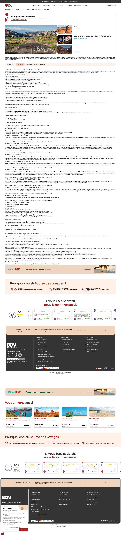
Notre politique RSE (42, 351)
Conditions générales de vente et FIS (47, 356)
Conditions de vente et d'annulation (35, 64)
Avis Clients (40, 349)
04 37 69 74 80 (13, 359)
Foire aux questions (67, 339)
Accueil (7, 9)
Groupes (85, 5)
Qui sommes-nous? (42, 339)
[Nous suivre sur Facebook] (8, 355)
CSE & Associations (42, 347)
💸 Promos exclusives (92, 344)
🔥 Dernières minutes (92, 339)
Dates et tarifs (10, 64)
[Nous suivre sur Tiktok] (16, 355)
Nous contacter (66, 342)
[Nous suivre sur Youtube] (20, 355)
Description (20, 64)
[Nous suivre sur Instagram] (12, 355)
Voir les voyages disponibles (18, 19)
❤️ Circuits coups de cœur (93, 342)
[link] (109, 5)
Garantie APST (65, 344)
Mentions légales (42, 359)
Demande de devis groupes (69, 349)
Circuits (12, 9)
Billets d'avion (77, 5)
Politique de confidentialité (44, 354)
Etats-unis (25, 9)
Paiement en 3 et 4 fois (68, 347)
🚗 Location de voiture (92, 349)
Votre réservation (66, 351)
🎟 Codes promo (91, 351)
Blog (39, 344)
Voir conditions (87, 269)
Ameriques (18, 9)
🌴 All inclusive (90, 347)
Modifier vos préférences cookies (46, 361)
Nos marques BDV (42, 342)
